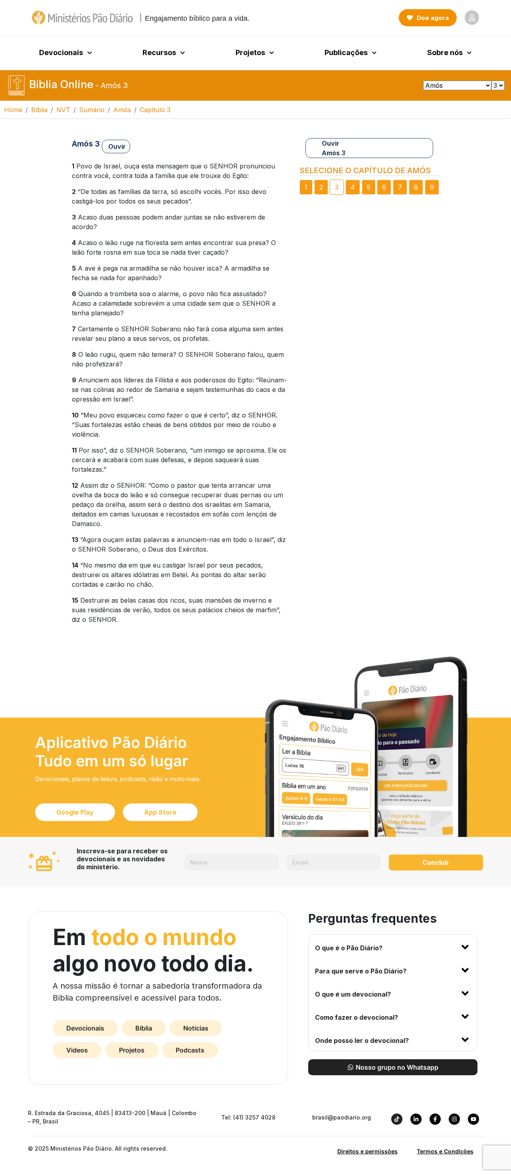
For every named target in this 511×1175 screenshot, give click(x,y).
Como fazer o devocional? (356, 1017)
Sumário (92, 110)
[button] (393, 946)
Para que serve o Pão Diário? (360, 971)
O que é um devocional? (353, 994)
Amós (122, 110)
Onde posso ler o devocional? (362, 1040)
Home (13, 110)
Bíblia (39, 110)
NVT (63, 110)
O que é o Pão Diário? (348, 948)
